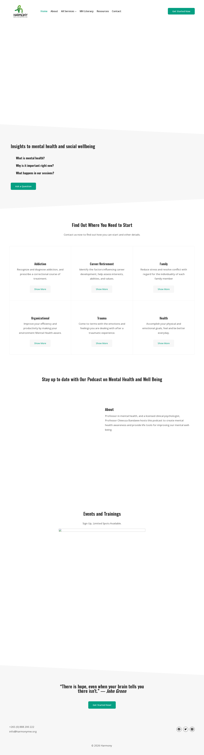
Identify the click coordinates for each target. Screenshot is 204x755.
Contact (116, 11)
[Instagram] (192, 729)
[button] (54, 158)
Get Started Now (181, 11)
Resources (103, 11)
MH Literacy (87, 11)
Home (44, 11)
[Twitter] (185, 729)
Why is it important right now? (35, 165)
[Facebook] (179, 729)
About (54, 11)
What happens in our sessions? (35, 173)
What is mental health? (30, 158)
